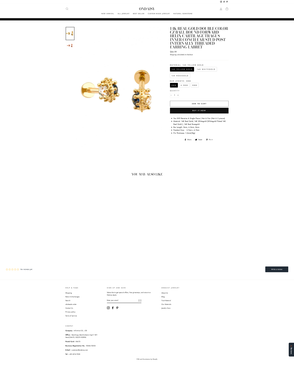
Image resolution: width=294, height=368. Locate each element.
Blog (163, 297)
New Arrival (107, 14)
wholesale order (71, 304)
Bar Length (180, 81)
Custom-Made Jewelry (159, 14)
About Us (164, 293)
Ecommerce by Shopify (150, 359)
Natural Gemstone (183, 14)
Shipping (173, 54)
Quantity (175, 91)
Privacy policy (70, 312)
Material (187, 65)
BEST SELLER (138, 14)
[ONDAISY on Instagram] (108, 307)
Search (67, 300)
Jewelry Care (165, 308)
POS (138, 359)
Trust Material (166, 300)
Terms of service (71, 316)
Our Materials (166, 304)
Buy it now (199, 110)
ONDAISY (147, 8)
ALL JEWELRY (124, 14)
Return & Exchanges (72, 297)
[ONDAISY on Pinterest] (117, 307)
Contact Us (69, 308)
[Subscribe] (139, 300)
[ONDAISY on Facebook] (112, 307)
